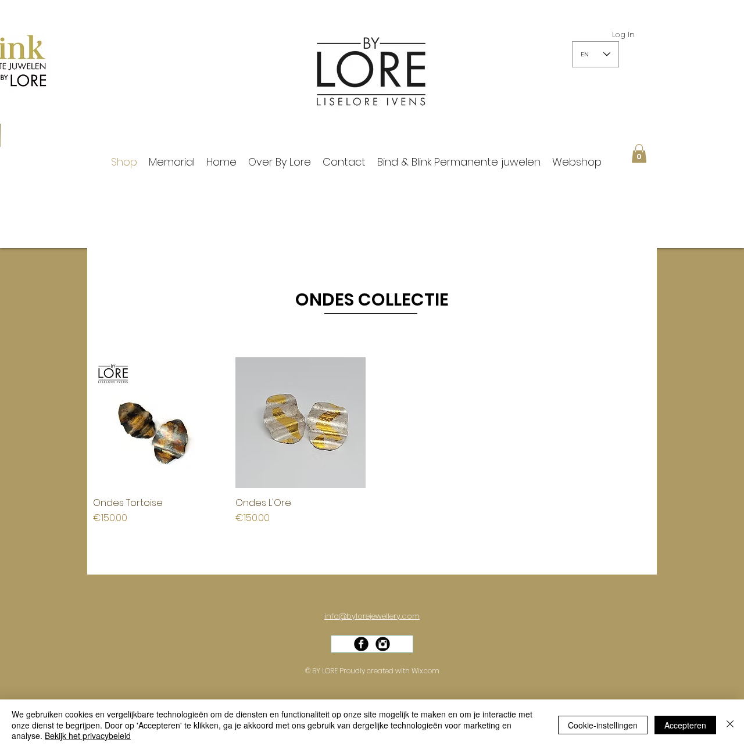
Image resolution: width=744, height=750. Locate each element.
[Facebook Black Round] (361, 644)
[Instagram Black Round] (382, 644)
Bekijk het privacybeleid (88, 735)
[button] (639, 153)
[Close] (730, 725)
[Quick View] (158, 422)
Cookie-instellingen (603, 725)
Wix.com (425, 671)
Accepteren (685, 725)
